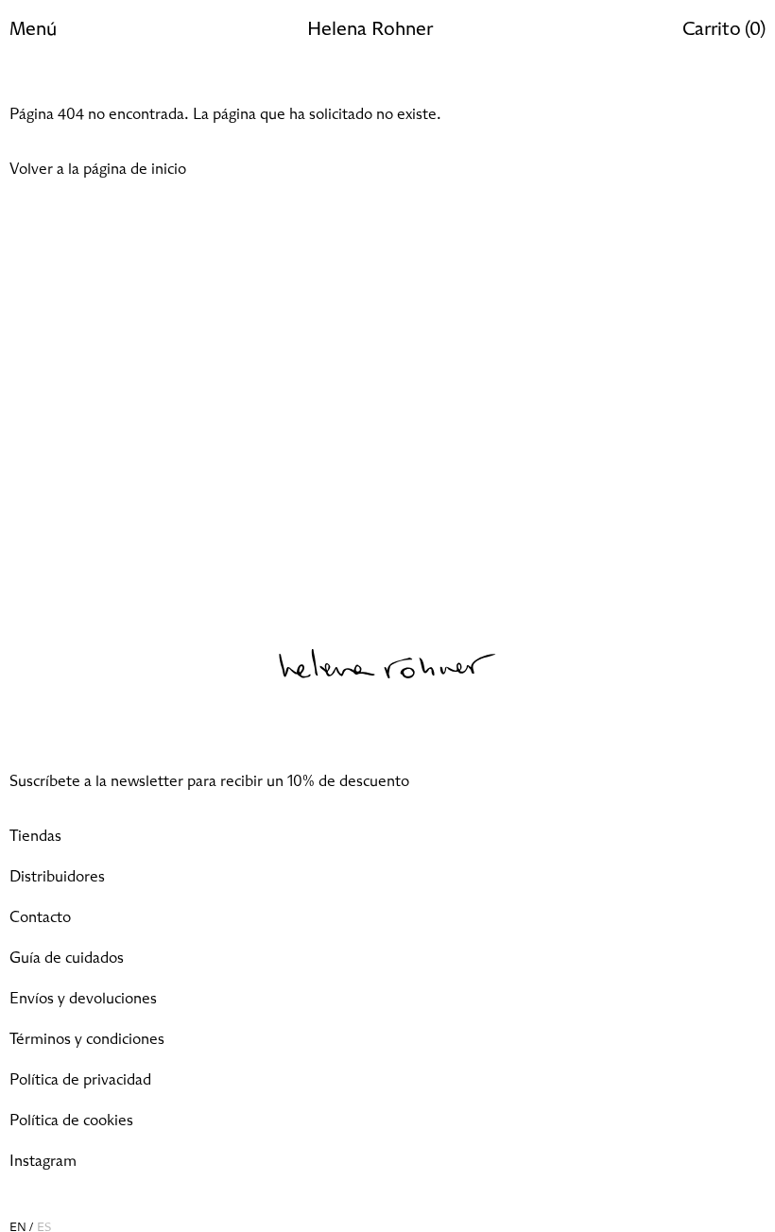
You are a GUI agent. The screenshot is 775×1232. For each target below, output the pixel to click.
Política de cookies (71, 1120)
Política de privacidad (80, 1079)
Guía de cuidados (66, 958)
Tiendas (35, 836)
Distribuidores (57, 876)
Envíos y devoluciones (83, 998)
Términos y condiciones (86, 1039)
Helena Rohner (370, 29)
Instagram (43, 1161)
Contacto (40, 917)
